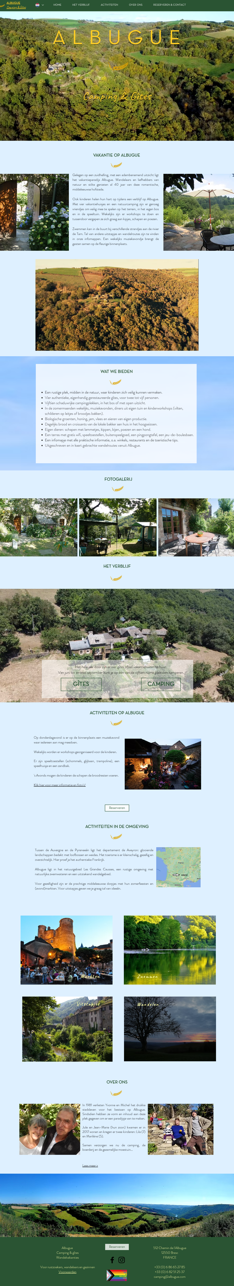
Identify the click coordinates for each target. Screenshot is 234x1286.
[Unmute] (46, 346)
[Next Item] (227, 527)
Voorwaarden (67, 1271)
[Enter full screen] (194, 346)
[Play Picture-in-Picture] (188, 346)
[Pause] (40, 346)
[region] (67, 950)
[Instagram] (121, 1260)
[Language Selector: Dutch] (39, 5)
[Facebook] (112, 1260)
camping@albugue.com (170, 1276)
